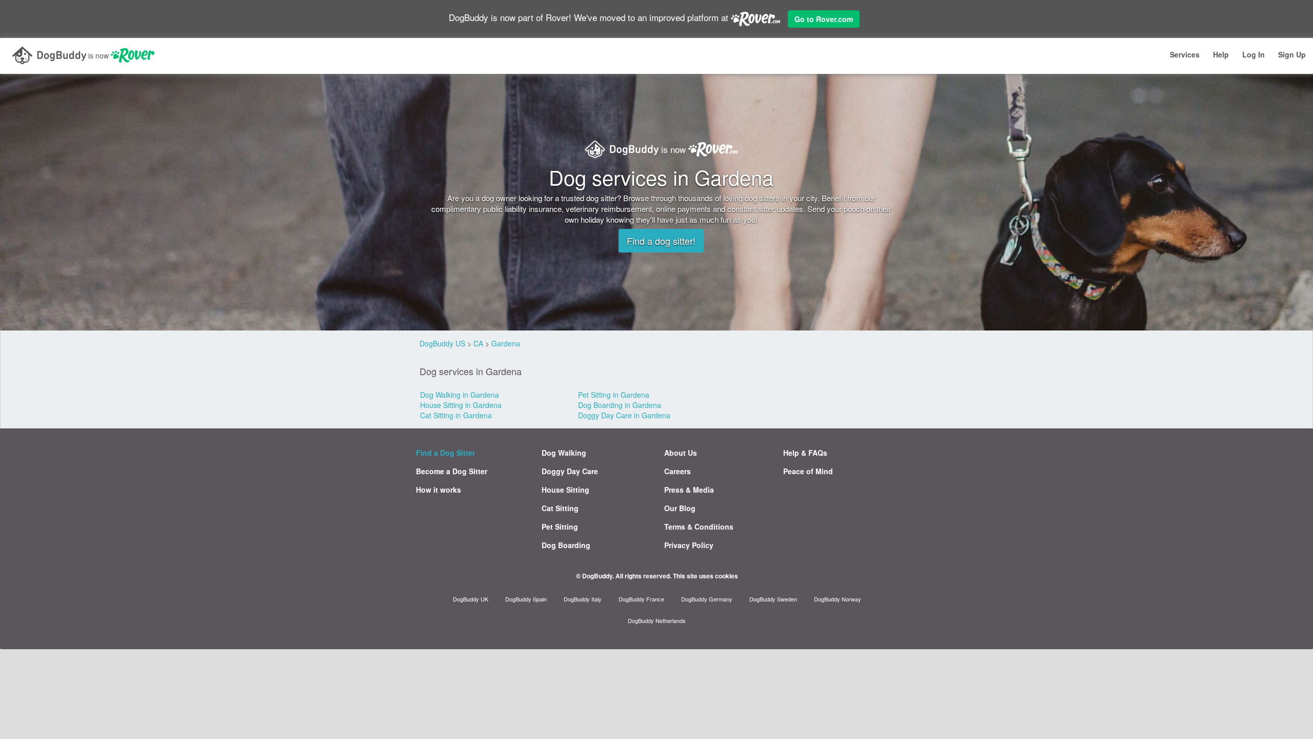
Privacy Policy (688, 545)
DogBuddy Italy (583, 599)
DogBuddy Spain (526, 599)
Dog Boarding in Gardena (619, 405)
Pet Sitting (560, 526)
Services (1185, 54)
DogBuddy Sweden (773, 599)
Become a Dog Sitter (451, 471)
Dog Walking (564, 453)
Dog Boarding (566, 545)
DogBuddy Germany (706, 599)
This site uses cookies (705, 575)
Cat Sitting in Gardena (456, 415)
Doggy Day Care (570, 471)
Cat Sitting (560, 508)
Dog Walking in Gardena (459, 395)
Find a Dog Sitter (445, 453)
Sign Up (1292, 54)
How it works (438, 489)
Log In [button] (1253, 54)
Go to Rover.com (823, 19)
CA (478, 343)
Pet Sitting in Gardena (613, 395)
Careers (677, 471)
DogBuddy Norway (837, 599)
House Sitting (565, 489)
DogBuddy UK (470, 599)
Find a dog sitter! (661, 240)
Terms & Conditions (698, 526)
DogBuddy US (442, 343)
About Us (680, 453)
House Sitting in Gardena (461, 405)
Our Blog (679, 508)
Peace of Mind (808, 471)
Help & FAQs (805, 453)
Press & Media (689, 489)
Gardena (505, 343)
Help (1221, 54)
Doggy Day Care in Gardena (624, 415)
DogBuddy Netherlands (657, 620)
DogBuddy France (641, 599)
